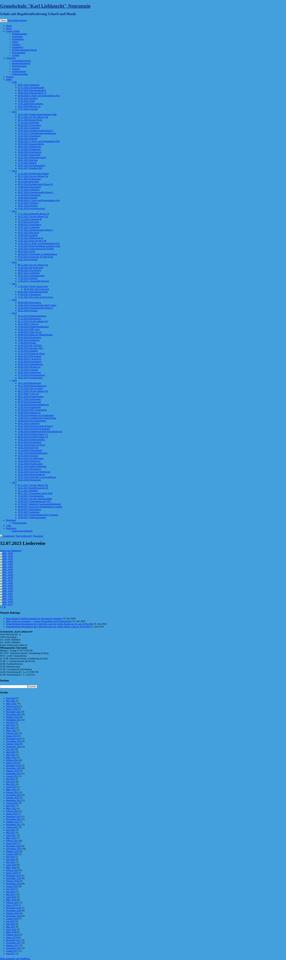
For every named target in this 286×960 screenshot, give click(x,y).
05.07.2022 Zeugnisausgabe (31, 275)
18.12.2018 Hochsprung (29, 383)
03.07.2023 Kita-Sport (28, 232)
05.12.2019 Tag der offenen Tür (33, 321)
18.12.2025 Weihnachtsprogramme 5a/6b (37, 114)
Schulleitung (18, 39)
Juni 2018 (10, 924)
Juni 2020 (10, 859)
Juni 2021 (10, 830)
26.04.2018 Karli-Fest (28, 447)
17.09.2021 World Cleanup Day (33, 286)
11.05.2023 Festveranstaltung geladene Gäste (39, 246)
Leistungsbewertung (21, 60)
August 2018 (12, 918)
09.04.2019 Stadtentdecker (30, 364)
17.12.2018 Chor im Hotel (30, 388)
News (8, 28)
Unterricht (10, 58)
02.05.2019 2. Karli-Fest (29, 359)
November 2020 (13, 848)
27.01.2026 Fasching (28, 109)
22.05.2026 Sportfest (28, 98)
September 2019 (13, 883)
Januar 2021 (11, 843)
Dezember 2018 (13, 908)
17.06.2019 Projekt (27, 343)
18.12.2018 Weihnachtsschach (32, 386)
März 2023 (11, 789)
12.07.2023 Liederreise (29, 227)
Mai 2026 (10, 701)
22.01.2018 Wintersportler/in (31, 474)
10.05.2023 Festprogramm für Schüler (36, 249)
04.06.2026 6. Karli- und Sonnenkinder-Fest (39, 95)
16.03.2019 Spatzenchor (29, 372)
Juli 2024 (10, 749)
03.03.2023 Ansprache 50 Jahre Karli (35, 257)
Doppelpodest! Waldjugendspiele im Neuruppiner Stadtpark (34, 618)
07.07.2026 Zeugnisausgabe (31, 87)
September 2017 (13, 948)
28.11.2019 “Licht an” (28, 324)
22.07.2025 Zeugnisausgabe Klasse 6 (35, 130)
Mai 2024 (10, 754)
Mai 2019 (10, 894)
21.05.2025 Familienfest (29, 149)
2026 (14, 82)
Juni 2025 (10, 725)
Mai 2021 (10, 832)
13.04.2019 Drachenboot (29, 361)
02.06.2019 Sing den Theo (30, 348)
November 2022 (13, 795)
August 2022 (12, 803)
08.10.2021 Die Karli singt (36, 289)
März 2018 (11, 932)
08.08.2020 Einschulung (29, 302)
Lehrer (15, 42)
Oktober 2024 (12, 744)
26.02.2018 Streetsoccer (29, 461)
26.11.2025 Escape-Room (30, 120)
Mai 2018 (10, 926)
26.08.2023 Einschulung (29, 224)
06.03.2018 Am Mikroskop (30, 458)
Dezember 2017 (13, 940)
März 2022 (11, 808)
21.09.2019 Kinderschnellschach (33, 326)
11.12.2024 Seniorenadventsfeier (33, 173)
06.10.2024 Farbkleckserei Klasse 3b (35, 184)
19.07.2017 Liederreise (29, 512)
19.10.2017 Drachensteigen (31, 496)
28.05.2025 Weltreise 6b (29, 146)
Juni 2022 (10, 805)
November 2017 (13, 942)
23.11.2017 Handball (28, 490)
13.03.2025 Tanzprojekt (29, 154)
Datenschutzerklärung (22, 531)
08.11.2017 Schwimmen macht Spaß (35, 493)
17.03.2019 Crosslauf (28, 369)
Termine (10, 77)
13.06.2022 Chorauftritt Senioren (33, 281)
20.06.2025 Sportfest (28, 138)
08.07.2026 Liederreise (29, 85)
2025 (14, 111)
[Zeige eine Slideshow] (11, 550)
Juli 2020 (10, 857)
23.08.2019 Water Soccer (30, 332)
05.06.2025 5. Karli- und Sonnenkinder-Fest (39, 141)
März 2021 (11, 838)
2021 (14, 283)
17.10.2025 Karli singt (28, 122)
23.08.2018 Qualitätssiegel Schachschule (37, 418)
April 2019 (11, 897)
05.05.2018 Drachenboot (29, 442)
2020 (14, 300)
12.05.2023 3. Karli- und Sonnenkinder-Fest (39, 243)
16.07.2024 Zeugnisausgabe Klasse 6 (35, 192)
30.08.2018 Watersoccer (29, 412)
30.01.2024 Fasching (28, 206)
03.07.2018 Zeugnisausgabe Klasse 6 (35, 426)
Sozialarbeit (17, 47)
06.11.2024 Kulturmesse (29, 179)
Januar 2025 (11, 736)
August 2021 (12, 827)
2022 (14, 262)
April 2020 (11, 865)
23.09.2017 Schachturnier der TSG (34, 501)
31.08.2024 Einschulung (29, 187)
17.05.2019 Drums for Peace (31, 353)
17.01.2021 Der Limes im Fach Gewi (35, 297)
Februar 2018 (12, 934)
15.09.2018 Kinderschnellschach (33, 404)
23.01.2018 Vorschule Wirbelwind (34, 472)
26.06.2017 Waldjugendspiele (32, 517)
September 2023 (13, 773)
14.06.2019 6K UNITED (30, 345)
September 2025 (13, 719)
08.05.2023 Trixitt (26, 251)
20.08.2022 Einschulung (29, 270)
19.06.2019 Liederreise (29, 340)
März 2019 (11, 899)
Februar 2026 (12, 706)
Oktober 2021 (12, 822)
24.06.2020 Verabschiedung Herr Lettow (37, 305)
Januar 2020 (11, 873)
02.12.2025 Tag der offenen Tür (33, 117)
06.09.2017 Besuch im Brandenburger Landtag (40, 506)
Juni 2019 (10, 891)
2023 (14, 211)
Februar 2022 (12, 811)
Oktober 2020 (12, 851)
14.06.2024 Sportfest (28, 197)
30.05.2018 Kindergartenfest (31, 439)
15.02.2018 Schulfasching (30, 463)
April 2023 (11, 787)
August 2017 (12, 951)
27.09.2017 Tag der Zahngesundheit (35, 498)
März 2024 (11, 757)
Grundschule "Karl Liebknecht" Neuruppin (45, 6)
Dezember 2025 (13, 711)
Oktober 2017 (12, 945)
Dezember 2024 (13, 738)
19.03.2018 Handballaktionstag (32, 453)
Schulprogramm (19, 34)
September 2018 (13, 916)
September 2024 (13, 746)
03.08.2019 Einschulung (29, 337)
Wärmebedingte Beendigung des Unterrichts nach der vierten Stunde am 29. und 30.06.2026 (49, 624)
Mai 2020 (10, 862)
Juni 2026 (10, 698)
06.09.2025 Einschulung (29, 125)
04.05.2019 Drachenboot (29, 356)
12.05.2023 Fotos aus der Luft (32, 240)
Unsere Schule (13, 31)
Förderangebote (19, 66)
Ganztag (16, 68)
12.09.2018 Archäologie (29, 407)
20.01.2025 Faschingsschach (31, 165)
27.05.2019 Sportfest (28, 351)
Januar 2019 (11, 905)
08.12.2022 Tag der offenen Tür (33, 265)
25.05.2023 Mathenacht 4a (30, 238)
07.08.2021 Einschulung (29, 294)
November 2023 (13, 768)
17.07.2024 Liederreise (29, 189)
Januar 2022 (11, 814)
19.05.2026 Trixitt (26, 101)
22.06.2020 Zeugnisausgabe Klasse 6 (35, 308)
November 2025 (13, 714)
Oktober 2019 (12, 881)
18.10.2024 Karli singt (28, 181)
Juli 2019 (10, 889)
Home (9, 25)
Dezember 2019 (13, 875)
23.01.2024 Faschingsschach (31, 208)
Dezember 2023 (13, 765)
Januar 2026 (11, 709)
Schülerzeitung (19, 71)
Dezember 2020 (13, 846)
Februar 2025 (12, 733)
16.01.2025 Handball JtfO (30, 168)
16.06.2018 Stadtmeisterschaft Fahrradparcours (40, 431)
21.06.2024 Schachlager (29, 195)
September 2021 (13, 824)
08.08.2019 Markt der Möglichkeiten (35, 334)
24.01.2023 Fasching (28, 259)
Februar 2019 (12, 902)
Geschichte (17, 36)
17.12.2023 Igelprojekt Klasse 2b (33, 214)
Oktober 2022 (12, 797)
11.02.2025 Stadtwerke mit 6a (32, 157)
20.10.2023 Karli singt (28, 222)
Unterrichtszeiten (20, 74)
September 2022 (13, 800)
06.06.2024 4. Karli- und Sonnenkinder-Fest (39, 200)
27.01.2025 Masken (27, 163)
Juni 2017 (10, 953)
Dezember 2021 (13, 816)
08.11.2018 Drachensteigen (31, 396)
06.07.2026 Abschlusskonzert (32, 90)
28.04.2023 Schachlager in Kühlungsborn (37, 254)
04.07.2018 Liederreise (29, 423)
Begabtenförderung (21, 63)
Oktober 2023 (12, 771)
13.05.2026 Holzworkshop (30, 103)
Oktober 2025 (12, 717)
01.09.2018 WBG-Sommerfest (32, 410)
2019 (14, 313)
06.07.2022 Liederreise (29, 273)
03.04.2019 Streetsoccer (29, 367)
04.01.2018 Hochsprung (29, 480)
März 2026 (11, 703)
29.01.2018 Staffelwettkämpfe (32, 466)
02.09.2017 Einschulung (29, 509)
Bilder (9, 79)
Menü (3, 20)
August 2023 (12, 776)
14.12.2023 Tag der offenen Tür (33, 216)
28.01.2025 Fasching (28, 160)
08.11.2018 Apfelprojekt (29, 399)
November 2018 (13, 910)
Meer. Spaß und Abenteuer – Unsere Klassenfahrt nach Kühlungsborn (39, 621)
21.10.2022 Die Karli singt (30, 267)
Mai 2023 (10, 784)
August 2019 (12, 886)
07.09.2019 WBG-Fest (28, 329)
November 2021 (13, 819)
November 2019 (13, 878)
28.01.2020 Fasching (28, 310)
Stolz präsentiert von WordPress (15, 958)
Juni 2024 (10, 752)
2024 (14, 171)
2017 (14, 482)
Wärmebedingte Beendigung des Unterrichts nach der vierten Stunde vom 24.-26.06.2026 (48, 626)
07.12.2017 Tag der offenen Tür (33, 485)
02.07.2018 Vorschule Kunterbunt (34, 429)
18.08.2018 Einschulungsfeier (32, 420)
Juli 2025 (10, 722)
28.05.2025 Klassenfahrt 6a (31, 144)
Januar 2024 (11, 762)
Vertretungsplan (19, 523)
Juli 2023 (10, 779)
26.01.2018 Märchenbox (29, 469)
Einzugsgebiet (18, 52)
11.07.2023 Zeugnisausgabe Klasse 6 (35, 230)
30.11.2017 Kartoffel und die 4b (33, 488)
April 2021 (11, 835)
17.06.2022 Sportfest (28, 278)
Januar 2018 (11, 937)
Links (8, 525)
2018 (14, 380)
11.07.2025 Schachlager (29, 136)
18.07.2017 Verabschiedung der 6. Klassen (38, 515)
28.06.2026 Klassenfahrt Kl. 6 (32, 93)
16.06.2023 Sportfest (28, 235)
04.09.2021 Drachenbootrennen (33, 291)
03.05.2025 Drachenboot (29, 152)
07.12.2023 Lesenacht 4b (30, 219)
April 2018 (11, 929)
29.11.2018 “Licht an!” (29, 394)
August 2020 (12, 854)
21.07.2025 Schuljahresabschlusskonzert (37, 133)
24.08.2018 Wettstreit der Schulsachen (36, 415)
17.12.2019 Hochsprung (29, 318)
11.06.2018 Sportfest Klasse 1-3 (33, 434)
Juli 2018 (10, 921)
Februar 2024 (12, 760)
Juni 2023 (10, 781)
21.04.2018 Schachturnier (30, 450)
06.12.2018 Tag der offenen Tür (33, 391)
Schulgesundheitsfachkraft (24, 50)
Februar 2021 (12, 840)
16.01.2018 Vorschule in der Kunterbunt (37, 477)
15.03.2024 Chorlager (28, 203)
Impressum (11, 528)
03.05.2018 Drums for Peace (31, 445)
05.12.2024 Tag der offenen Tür (33, 176)
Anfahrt (15, 55)
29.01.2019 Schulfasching (30, 377)
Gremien (16, 44)
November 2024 (13, 741)
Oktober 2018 (12, 913)
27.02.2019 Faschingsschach (31, 375)
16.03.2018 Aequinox (28, 455)
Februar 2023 (12, 792)
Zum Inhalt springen (17, 20)
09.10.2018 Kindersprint (29, 402)
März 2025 (11, 730)
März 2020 (11, 867)
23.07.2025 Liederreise (29, 128)
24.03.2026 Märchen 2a (29, 106)
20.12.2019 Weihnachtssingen (32, 316)
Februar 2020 (12, 870)
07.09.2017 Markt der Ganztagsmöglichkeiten (39, 504)
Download (11, 520)
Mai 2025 (10, 728)
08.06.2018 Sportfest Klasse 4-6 (33, 437)
